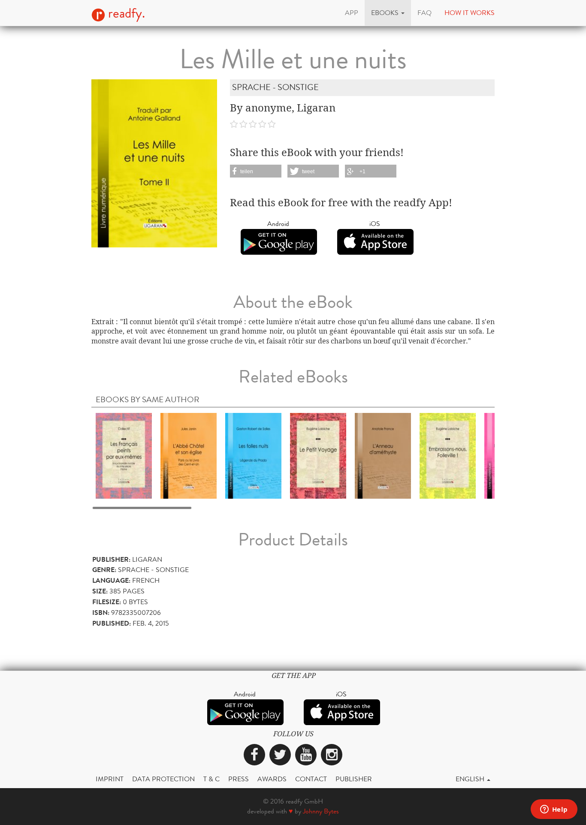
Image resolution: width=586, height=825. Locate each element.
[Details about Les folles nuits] (253, 455)
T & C (211, 779)
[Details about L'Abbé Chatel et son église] (188, 455)
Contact (311, 779)
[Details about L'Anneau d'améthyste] (383, 455)
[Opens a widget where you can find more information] (553, 810)
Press (238, 779)
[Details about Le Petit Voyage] (318, 455)
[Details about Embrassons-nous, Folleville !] (448, 455)
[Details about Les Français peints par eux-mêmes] (124, 455)
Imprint (110, 779)
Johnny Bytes (321, 811)
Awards (272, 779)
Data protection (163, 779)
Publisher (353, 779)
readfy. (125, 13)
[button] (388, 13)
